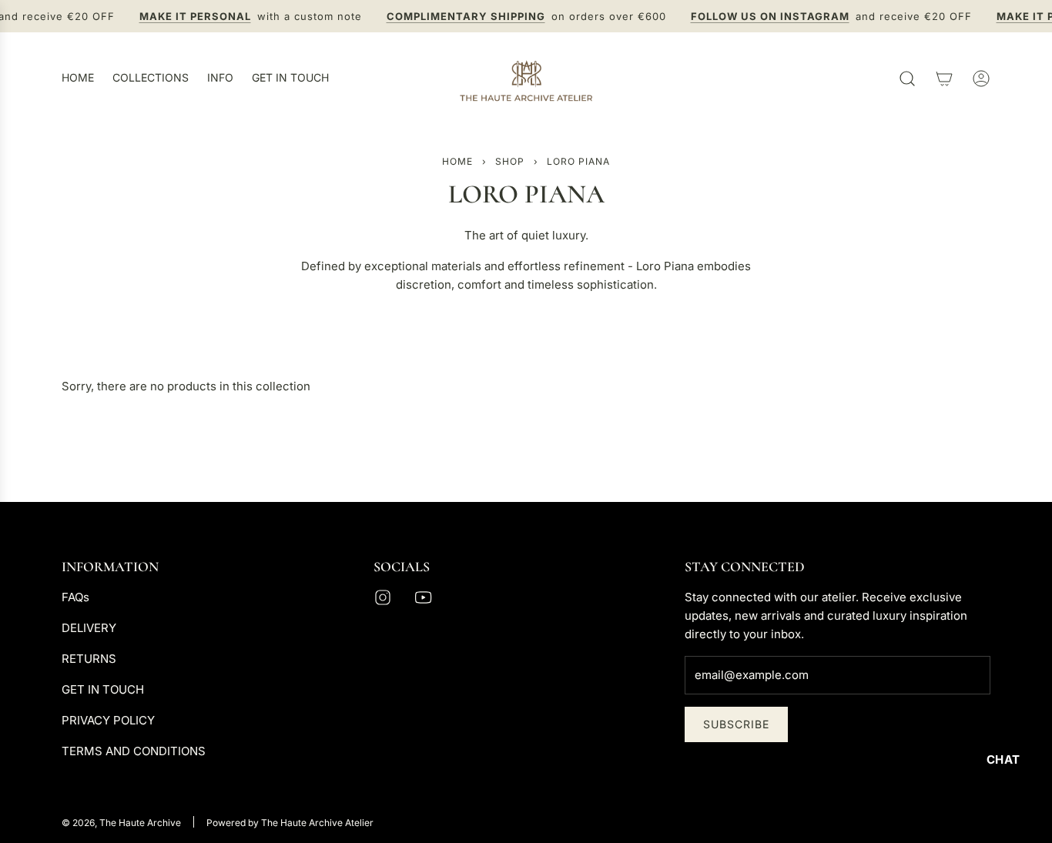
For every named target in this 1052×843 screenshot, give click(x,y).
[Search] (907, 78)
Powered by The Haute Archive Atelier (290, 822)
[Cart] (944, 78)
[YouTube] (422, 597)
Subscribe (736, 724)
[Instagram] (382, 597)
